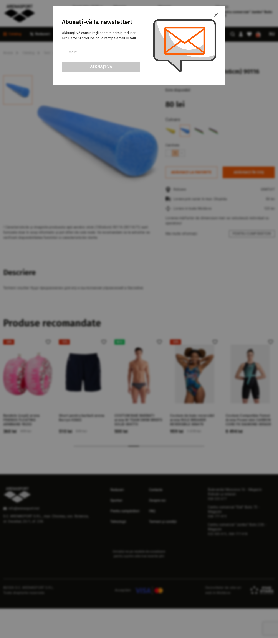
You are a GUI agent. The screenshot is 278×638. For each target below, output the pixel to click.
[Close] (216, 14)
